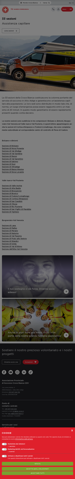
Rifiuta (37, 463)
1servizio (11, 446)
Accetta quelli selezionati (37, 469)
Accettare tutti (37, 473)
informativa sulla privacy (24, 439)
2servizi (11, 451)
